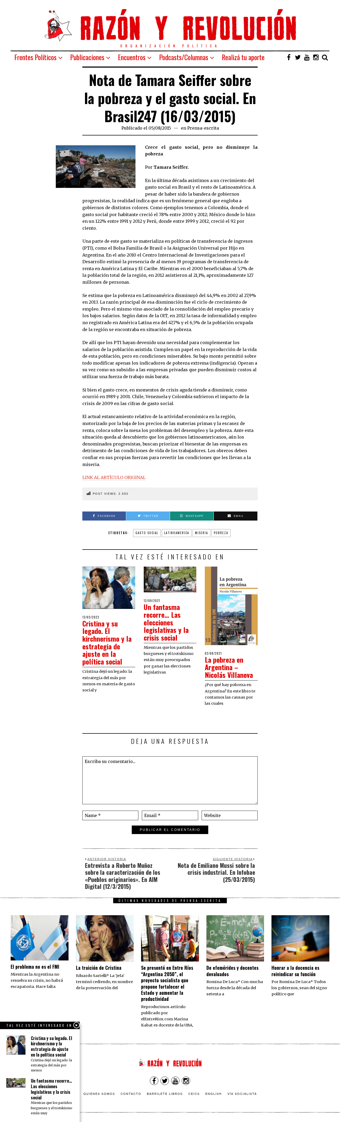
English (213, 1093)
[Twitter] (297, 57)
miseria (201, 533)
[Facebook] (288, 57)
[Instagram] (315, 57)
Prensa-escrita (203, 128)
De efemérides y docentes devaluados (232, 970)
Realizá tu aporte (243, 57)
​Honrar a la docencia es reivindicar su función (295, 970)
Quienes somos (99, 1093)
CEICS (194, 1093)
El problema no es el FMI (35, 966)
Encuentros (132, 57)
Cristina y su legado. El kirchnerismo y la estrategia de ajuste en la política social (106, 642)
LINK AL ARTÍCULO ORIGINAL (114, 477)
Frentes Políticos (35, 57)
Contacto (131, 1093)
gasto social (146, 533)
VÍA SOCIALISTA (242, 1093)
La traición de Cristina (98, 967)
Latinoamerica (176, 533)
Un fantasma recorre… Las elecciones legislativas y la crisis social (166, 622)
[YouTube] (306, 57)
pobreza (221, 533)
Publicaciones (87, 57)
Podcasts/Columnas (183, 57)
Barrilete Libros (165, 1093)
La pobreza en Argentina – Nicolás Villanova (229, 667)
